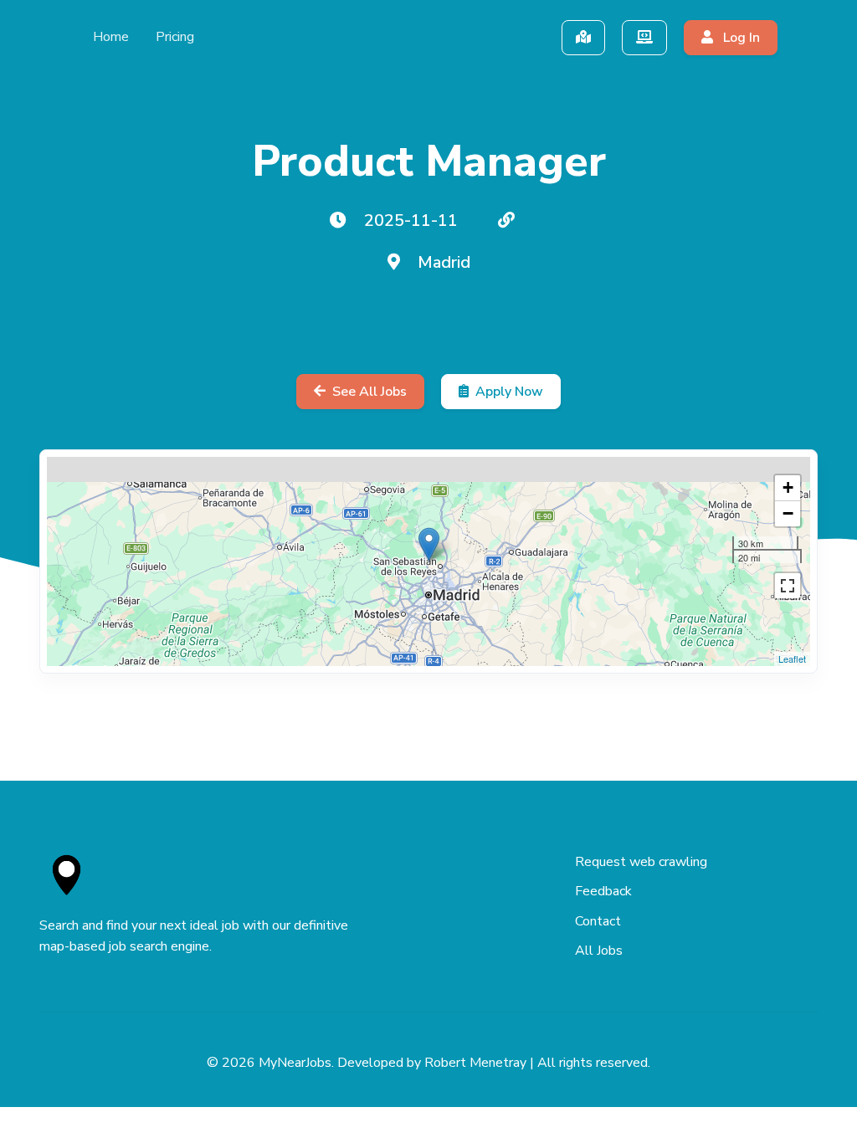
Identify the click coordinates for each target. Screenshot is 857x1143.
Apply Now (509, 391)
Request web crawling (641, 862)
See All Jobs (369, 391)
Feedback (603, 891)
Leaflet (792, 658)
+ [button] (788, 487)
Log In (740, 37)
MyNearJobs (295, 1062)
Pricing (175, 37)
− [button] (788, 513)
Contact (598, 921)
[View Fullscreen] (787, 585)
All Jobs (599, 950)
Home (111, 37)
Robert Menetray (475, 1062)
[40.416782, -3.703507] (428, 544)
